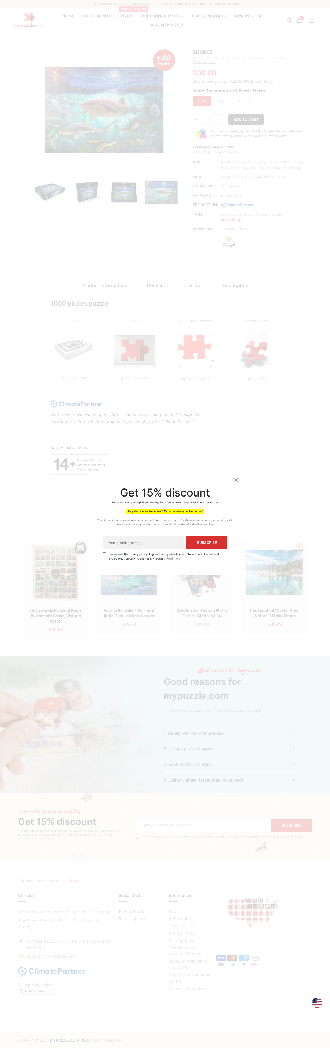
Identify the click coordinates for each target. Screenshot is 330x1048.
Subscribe (207, 542)
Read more (173, 558)
